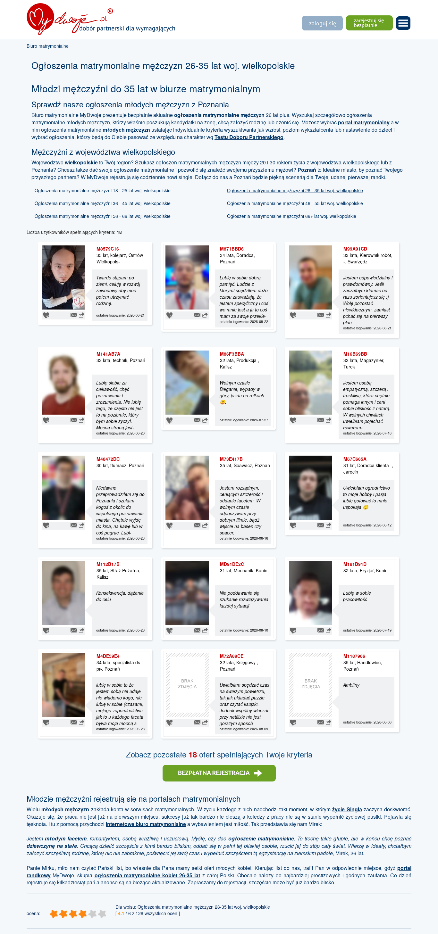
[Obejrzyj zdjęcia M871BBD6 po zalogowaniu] (187, 277)
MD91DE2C (232, 564)
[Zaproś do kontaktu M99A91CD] (320, 314)
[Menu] (403, 22)
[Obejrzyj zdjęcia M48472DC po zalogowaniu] (63, 487)
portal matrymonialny (364, 122)
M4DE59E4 (108, 656)
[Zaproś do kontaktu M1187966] (320, 721)
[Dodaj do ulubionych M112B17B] (46, 630)
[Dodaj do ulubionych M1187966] (293, 722)
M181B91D (354, 564)
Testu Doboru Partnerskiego (249, 137)
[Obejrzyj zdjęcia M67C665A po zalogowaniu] (310, 487)
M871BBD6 (232, 248)
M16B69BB (355, 354)
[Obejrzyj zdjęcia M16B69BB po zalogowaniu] (310, 382)
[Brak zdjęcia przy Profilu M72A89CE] (187, 684)
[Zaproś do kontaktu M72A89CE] (197, 721)
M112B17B (108, 564)
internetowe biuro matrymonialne (146, 824)
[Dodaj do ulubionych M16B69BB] (293, 420)
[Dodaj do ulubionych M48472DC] (46, 525)
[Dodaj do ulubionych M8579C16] (46, 315)
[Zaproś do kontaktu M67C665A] (320, 524)
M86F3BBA (232, 354)
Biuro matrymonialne (48, 46)
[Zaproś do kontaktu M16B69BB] (320, 419)
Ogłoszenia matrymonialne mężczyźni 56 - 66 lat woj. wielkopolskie (103, 216)
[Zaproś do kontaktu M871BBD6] (197, 314)
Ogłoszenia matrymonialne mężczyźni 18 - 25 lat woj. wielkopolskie (103, 190)
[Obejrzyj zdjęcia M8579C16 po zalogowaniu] (63, 277)
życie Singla (347, 809)
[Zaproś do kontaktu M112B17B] (74, 629)
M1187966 (354, 656)
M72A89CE (231, 656)
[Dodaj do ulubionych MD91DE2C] (169, 630)
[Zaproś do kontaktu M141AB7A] (74, 419)
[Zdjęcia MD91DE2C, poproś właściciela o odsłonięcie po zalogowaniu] (187, 592)
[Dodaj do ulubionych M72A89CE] (169, 722)
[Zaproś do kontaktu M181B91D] (320, 629)
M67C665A (354, 459)
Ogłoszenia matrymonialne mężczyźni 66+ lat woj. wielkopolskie (291, 216)
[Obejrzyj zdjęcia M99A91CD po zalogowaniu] (310, 277)
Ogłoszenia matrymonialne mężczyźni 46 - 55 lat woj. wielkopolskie (295, 203)
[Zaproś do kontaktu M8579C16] (74, 314)
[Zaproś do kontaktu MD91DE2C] (197, 629)
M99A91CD (355, 248)
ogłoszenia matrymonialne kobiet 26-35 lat (147, 875)
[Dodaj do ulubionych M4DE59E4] (46, 722)
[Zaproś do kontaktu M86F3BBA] (197, 419)
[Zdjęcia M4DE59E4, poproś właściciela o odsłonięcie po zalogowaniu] (63, 684)
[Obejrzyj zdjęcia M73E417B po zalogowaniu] (187, 487)
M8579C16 (108, 248)
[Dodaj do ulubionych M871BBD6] (169, 315)
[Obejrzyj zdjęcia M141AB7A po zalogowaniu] (63, 382)
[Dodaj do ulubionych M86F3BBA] (169, 420)
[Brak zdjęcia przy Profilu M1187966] (310, 684)
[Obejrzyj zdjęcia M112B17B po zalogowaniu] (63, 592)
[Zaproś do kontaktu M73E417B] (197, 524)
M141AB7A (108, 354)
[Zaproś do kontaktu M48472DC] (74, 524)
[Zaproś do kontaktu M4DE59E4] (74, 721)
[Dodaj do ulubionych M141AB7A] (46, 420)
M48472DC (108, 459)
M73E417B (231, 459)
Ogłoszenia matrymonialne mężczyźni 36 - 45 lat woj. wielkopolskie (103, 203)
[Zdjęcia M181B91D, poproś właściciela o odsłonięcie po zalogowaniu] (310, 592)
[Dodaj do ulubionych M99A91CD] (293, 315)
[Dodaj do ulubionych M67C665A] (293, 525)
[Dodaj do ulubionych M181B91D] (293, 630)
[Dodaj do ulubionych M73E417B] (169, 525)
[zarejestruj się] (219, 772)
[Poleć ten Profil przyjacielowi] (81, 314)
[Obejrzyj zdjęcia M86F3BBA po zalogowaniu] (187, 382)
